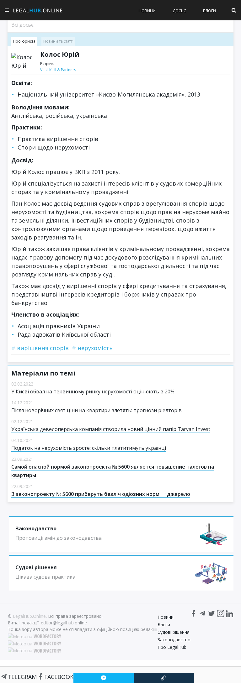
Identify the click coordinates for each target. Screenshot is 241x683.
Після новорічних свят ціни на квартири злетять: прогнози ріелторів (96, 410)
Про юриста (24, 41)
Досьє (179, 10)
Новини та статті (58, 41)
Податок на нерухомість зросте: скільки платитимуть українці (88, 447)
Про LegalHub (172, 647)
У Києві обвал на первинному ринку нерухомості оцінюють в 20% (92, 391)
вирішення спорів (40, 348)
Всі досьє (22, 24)
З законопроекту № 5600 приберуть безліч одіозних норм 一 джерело (100, 494)
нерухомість (92, 348)
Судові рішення (174, 632)
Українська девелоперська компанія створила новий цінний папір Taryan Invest (110, 429)
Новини (147, 10)
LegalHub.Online (29, 616)
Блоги (209, 10)
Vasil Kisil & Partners (58, 69)
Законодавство (174, 640)
